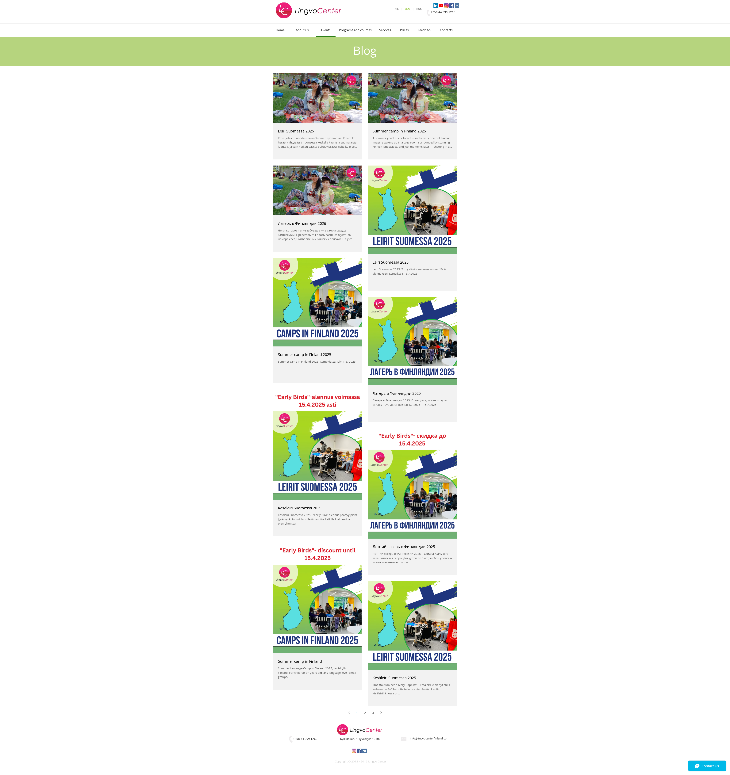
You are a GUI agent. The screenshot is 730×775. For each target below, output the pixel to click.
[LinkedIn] (435, 5)
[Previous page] (349, 712)
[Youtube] (441, 5)
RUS (419, 8)
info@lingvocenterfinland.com (429, 738)
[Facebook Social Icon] (451, 5)
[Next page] (381, 712)
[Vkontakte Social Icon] (457, 5)
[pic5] (446, 5)
